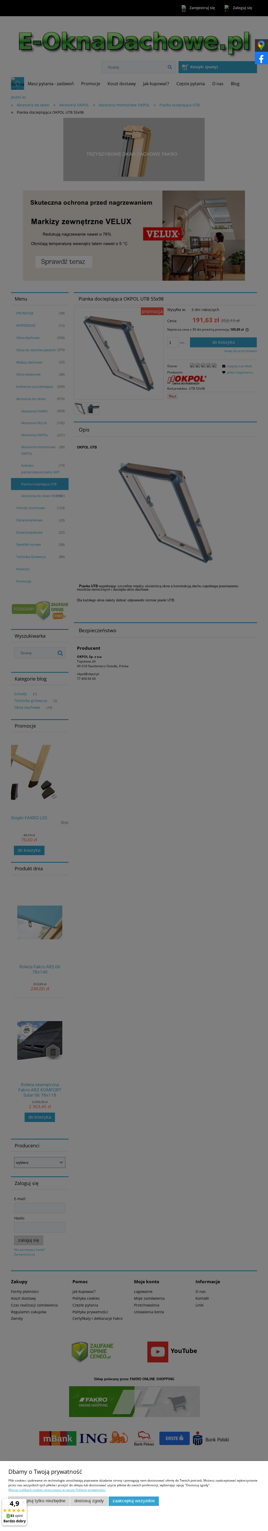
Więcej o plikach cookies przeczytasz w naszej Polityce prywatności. (57, 1490)
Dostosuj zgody (89, 1500)
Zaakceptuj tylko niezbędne (38, 1500)
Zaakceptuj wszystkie (134, 1500)
